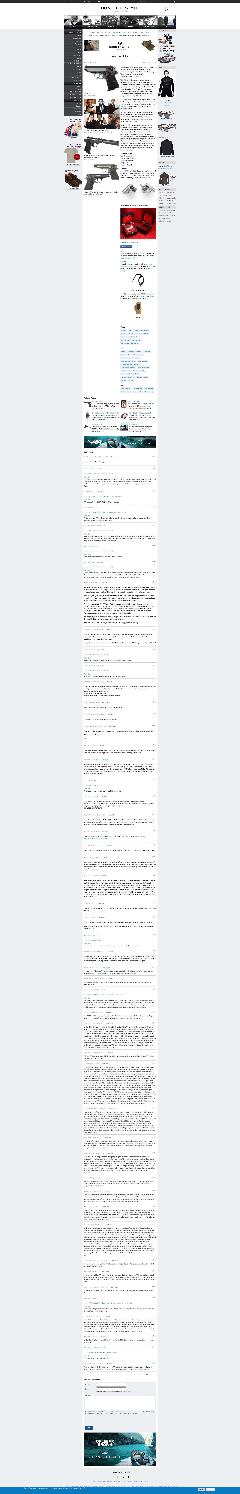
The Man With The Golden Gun (130, 364)
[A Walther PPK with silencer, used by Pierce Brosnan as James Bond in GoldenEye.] (102, 154)
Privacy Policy (126, 1481)
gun (130, 330)
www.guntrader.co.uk (90, 838)
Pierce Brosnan (126, 391)
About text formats (149, 1412)
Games (78, 72)
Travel (79, 50)
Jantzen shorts (165, 218)
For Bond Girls (76, 55)
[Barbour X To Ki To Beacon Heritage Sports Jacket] (167, 187)
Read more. (147, 35)
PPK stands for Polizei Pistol (99, 1303)
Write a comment (148, 62)
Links (79, 114)
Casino (79, 52)
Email (86, 1389)
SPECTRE (131, 380)
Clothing (78, 36)
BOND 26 (136, 32)
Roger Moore (149, 388)
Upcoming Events (75, 97)
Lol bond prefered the (97, 1352)
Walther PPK (145, 330)
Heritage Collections (74, 64)
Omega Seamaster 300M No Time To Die (105, 413)
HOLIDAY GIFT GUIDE (74, 95)
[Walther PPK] (102, 91)
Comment (88, 1395)
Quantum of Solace (142, 377)
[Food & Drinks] (148, 28)
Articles (78, 89)
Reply (154, 456)
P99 (150, 266)
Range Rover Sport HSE (168, 203)
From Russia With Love (134, 351)
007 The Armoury (134, 401)
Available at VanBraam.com (129, 242)
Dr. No (123, 351)
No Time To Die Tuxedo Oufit (129, 343)
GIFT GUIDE (145, 32)
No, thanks (211, 1489)
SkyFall (123, 380)
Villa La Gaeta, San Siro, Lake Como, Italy (173, 213)
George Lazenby (137, 388)
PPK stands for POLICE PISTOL (100, 512)
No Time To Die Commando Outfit (131, 340)
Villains (78, 58)
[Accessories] (91, 28)
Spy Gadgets (77, 69)
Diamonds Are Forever (128, 361)
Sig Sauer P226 (97, 401)
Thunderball (125, 354)
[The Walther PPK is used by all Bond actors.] (102, 128)
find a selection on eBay (128, 258)
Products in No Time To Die (129, 337)
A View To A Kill (125, 370)
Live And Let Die (142, 361)
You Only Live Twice (137, 354)
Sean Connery (125, 388)
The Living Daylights (139, 370)
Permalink (114, 457)
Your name (88, 1385)
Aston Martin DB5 (134, 424)
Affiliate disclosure (113, 1481)
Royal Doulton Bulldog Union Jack (140, 413)
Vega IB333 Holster (142, 294)
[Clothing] (73, 28)
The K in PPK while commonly (100, 496)
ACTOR (107, 32)
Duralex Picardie (165, 221)
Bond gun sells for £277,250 (101, 424)
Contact (78, 106)
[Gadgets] (110, 28)
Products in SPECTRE (142, 333)
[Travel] (167, 28)
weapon (136, 330)
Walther (123, 330)
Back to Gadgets (89, 62)
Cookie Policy (137, 1481)
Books (79, 66)
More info (82, 1488)
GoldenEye (136, 374)
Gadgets (78, 41)
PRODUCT (115, 32)
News (79, 86)
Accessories (77, 38)
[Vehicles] (129, 28)
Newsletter (77, 112)
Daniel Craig (149, 391)
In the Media (77, 109)
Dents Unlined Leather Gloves (170, 216)
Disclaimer (101, 1481)
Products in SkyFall (127, 333)
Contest (78, 103)
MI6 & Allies (77, 61)
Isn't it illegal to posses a (98, 994)
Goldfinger (147, 351)
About (94, 1481)
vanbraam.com (146, 178)
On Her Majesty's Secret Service (130, 358)
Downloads (77, 75)
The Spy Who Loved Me (128, 367)
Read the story (125, 106)
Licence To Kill (125, 374)
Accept (201, 1489)
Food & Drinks (76, 47)
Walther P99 (144, 296)
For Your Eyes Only (143, 367)
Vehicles (78, 44)
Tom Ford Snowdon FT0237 (169, 210)
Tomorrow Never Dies (127, 377)
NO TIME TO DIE (75, 92)
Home (66, 2)
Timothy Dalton (138, 391)
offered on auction (144, 119)
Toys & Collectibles (74, 78)
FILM (101, 32)
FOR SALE (77, 81)
